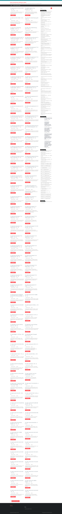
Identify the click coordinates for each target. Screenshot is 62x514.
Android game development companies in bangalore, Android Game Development (47, 124)
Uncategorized (43, 202)
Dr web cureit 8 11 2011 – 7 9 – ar (17, 353)
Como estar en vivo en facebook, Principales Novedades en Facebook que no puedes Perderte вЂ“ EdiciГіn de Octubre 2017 (48, 136)
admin (17, 10)
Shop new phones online (16, 5)
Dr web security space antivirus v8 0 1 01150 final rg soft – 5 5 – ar (31, 127)
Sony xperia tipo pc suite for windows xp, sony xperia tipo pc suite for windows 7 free (46, 55)
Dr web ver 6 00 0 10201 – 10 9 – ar (45, 155)
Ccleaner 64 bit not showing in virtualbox (46, 59)
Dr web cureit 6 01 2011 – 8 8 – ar (31, 393)
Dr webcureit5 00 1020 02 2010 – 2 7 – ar (48, 119)
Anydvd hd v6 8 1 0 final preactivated (46, 29)
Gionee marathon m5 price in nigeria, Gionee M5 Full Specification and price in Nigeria (48, 130)
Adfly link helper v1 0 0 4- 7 (44, 97)
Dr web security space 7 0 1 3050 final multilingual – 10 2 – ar (31, 187)
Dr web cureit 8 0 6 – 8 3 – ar (31, 363)
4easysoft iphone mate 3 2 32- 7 (45, 84)
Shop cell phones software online (18, 2)
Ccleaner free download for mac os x (46, 108)
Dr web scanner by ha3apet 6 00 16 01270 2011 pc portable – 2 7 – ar (17, 296)
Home (11, 5)
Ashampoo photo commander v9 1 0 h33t (46, 100)
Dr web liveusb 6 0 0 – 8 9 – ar (31, 314)
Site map (11, 505)
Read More (13, 15)
